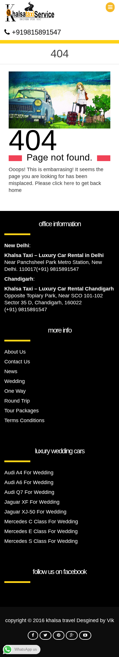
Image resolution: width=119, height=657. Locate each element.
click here (63, 183)
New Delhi (16, 245)
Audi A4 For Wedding (28, 472)
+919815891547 (36, 32)
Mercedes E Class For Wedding (41, 531)
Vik (110, 620)
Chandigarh (18, 279)
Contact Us (17, 362)
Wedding (14, 381)
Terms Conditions (24, 420)
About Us (15, 352)
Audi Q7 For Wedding (29, 492)
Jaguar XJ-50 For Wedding (35, 512)
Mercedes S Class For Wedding (41, 541)
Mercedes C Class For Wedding (41, 521)
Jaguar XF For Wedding (32, 502)
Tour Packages (21, 411)
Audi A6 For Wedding (28, 482)
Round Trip (17, 401)
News (10, 371)
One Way (15, 391)
